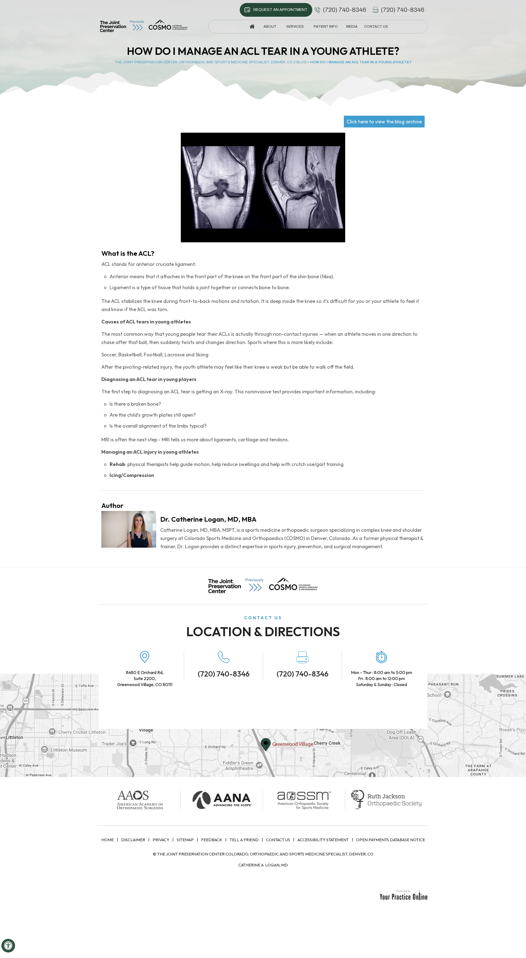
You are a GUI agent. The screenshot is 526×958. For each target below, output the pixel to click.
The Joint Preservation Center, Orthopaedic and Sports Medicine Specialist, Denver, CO (204, 62)
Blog (301, 62)
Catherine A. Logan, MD (263, 865)
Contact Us (278, 839)
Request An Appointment (280, 10)
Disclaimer (133, 839)
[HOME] (252, 26)
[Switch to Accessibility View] (8, 946)
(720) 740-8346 (344, 10)
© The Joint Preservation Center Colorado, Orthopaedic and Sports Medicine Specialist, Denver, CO (263, 854)
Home (107, 839)
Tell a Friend (244, 839)
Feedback (211, 839)
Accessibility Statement (323, 839)
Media (352, 27)
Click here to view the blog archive (384, 121)
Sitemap (185, 839)
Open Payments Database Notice (390, 839)
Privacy (161, 839)
